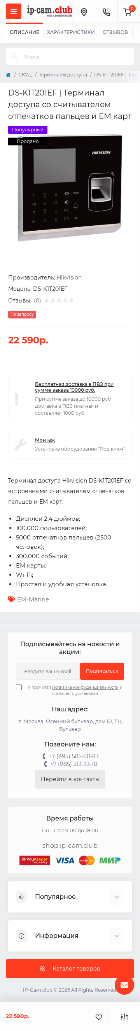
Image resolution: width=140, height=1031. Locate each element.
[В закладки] (99, 1016)
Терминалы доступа (63, 75)
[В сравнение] (124, 1016)
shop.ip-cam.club (70, 845)
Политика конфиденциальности (85, 687)
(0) (37, 300)
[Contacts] (106, 11)
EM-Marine (33, 599)
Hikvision (69, 277)
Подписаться (102, 671)
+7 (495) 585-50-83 (74, 756)
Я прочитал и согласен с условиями (75, 690)
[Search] (14, 56)
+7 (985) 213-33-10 (73, 764)
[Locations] (83, 11)
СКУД (25, 75)
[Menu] (13, 11)
